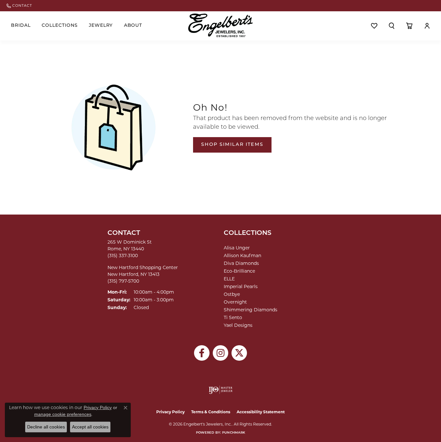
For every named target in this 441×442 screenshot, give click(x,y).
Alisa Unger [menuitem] (237, 248)
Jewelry (101, 25)
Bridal (21, 25)
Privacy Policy (170, 411)
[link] (19, 5)
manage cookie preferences (62, 414)
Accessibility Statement (261, 411)
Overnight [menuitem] (235, 302)
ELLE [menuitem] (229, 279)
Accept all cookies (90, 426)
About (133, 25)
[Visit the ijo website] (221, 390)
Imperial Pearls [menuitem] (241, 286)
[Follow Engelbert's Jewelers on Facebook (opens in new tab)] (202, 353)
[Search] (391, 25)
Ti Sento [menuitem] (233, 317)
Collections (60, 25)
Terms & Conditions (210, 411)
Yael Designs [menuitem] (238, 325)
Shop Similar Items (232, 144)
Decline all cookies (46, 426)
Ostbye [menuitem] (232, 294)
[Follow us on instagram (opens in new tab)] (220, 353)
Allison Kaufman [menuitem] (242, 255)
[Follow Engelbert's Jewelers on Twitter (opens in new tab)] (239, 353)
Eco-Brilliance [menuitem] (239, 271)
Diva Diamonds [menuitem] (241, 263)
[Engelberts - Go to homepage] (220, 25)
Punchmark (233, 433)
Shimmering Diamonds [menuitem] (250, 310)
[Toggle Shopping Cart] (409, 25)
